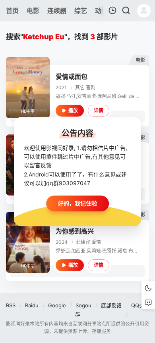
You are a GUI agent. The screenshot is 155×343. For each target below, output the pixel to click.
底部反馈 (111, 305)
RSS (10, 305)
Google (57, 305)
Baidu (32, 305)
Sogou (83, 305)
